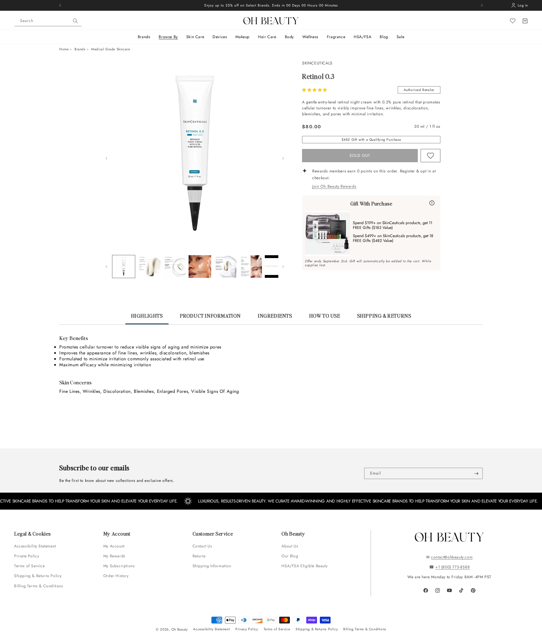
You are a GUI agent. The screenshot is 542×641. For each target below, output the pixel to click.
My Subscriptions (119, 566)
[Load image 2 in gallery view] (149, 266)
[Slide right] (283, 158)
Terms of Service (29, 566)
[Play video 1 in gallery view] (276, 266)
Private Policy (26, 556)
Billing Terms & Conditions (38, 586)
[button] (315, 90)
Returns (199, 556)
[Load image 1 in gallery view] (123, 266)
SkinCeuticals (317, 63)
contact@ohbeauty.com (452, 557)
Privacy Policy (246, 629)
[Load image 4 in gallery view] (200, 266)
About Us (289, 546)
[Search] (75, 21)
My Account (114, 546)
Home (64, 49)
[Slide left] (106, 158)
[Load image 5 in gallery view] (225, 266)
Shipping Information (212, 566)
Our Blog (289, 556)
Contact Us (202, 546)
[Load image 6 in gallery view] (250, 266)
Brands (80, 49)
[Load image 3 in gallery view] (174, 266)
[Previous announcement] (60, 5)
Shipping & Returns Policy (38, 576)
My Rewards (114, 556)
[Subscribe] (476, 473)
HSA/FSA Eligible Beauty (304, 566)
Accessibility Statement (35, 546)
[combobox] (48, 21)
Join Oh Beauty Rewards (334, 186)
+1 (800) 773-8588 (452, 567)
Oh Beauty (179, 629)
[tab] (147, 318)
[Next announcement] (482, 5)
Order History (116, 576)
